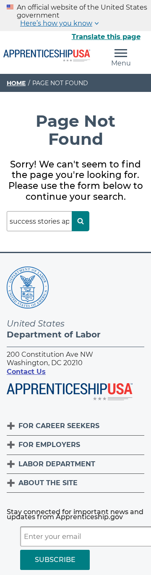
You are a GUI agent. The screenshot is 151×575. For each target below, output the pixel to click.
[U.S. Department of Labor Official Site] (28, 289)
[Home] (46, 56)
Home (16, 83)
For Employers (49, 445)
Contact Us (26, 372)
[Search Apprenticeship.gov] (80, 221)
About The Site (48, 483)
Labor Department (56, 464)
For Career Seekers (58, 426)
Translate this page (106, 36)
